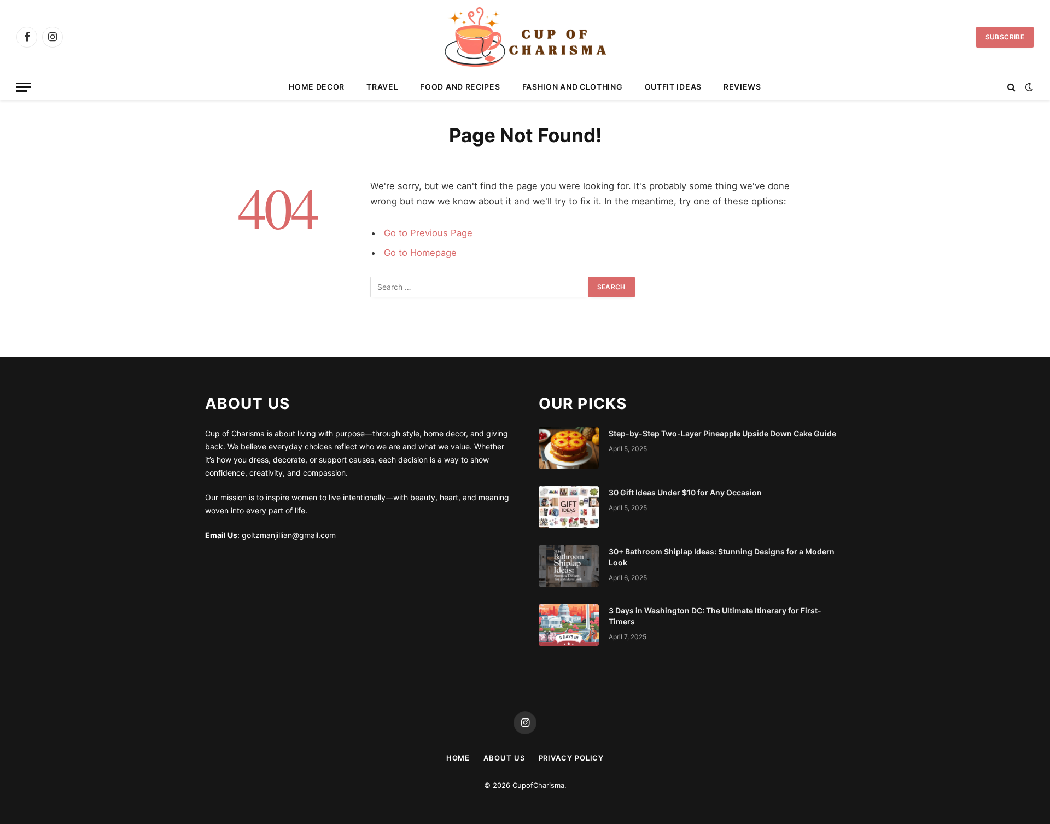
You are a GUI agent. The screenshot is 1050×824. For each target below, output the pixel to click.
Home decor (317, 86)
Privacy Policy (571, 757)
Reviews (742, 86)
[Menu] (23, 87)
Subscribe (1004, 37)
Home (458, 757)
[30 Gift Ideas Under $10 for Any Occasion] (569, 507)
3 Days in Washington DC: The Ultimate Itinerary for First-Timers (715, 616)
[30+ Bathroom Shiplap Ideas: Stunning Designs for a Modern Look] (569, 566)
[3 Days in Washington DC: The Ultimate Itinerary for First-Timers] (569, 625)
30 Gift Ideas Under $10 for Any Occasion (685, 492)
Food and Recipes (460, 86)
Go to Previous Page (428, 232)
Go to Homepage (420, 252)
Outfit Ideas (673, 86)
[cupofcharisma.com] (524, 37)
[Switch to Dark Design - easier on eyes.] (1028, 87)
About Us (503, 757)
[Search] (1011, 87)
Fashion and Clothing (572, 86)
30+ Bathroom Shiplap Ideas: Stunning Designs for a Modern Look (722, 557)
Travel (382, 86)
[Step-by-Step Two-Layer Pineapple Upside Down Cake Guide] (569, 448)
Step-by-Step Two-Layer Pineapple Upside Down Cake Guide (722, 433)
